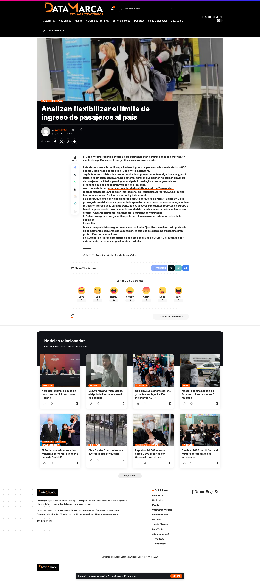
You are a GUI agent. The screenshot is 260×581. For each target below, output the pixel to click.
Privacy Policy (114, 576)
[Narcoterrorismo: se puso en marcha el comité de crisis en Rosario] (60, 370)
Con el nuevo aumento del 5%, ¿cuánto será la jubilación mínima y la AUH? (153, 394)
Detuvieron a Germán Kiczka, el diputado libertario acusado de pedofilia (105, 394)
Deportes (100, 510)
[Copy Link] (68, 141)
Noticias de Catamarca (106, 514)
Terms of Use (131, 576)
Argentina (101, 255)
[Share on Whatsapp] (75, 182)
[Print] (74, 141)
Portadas (60, 442)
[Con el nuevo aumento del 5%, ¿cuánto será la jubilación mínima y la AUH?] (153, 370)
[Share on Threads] (75, 189)
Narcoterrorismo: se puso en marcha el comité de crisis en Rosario (59, 394)
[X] (206, 17)
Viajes (133, 255)
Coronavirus (86, 514)
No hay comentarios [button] (172, 316)
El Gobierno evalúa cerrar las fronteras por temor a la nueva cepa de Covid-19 (60, 454)
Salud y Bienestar (51, 445)
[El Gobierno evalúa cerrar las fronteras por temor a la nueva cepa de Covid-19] (60, 430)
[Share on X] (62, 141)
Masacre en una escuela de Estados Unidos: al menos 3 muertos (198, 394)
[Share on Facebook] (55, 141)
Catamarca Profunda (47, 514)
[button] (176, 576)
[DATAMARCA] (48, 567)
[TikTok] (217, 17)
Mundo (45, 101)
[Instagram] (213, 17)
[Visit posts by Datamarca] (45, 131)
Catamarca (64, 510)
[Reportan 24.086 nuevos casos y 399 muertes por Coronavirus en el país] (153, 430)
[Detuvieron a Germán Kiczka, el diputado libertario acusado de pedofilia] (106, 370)
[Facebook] (202, 17)
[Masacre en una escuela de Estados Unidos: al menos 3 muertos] (200, 370)
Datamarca (61, 130)
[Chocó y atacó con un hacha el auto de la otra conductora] (106, 430)
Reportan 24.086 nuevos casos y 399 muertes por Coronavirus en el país (150, 454)
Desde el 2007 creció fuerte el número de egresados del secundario (200, 454)
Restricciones (122, 255)
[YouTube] (210, 17)
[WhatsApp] (221, 17)
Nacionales (56, 101)
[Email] (75, 196)
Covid (110, 255)
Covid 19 (73, 514)
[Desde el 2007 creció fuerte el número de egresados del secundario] (200, 430)
